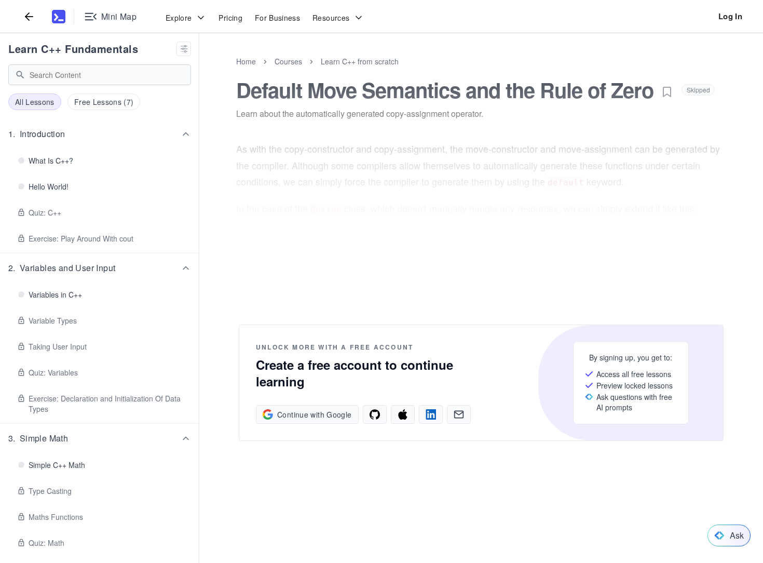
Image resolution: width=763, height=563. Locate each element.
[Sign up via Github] (375, 414)
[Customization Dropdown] (183, 49)
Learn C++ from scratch (360, 61)
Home (246, 61)
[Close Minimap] (199, 72)
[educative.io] (58, 16)
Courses (288, 61)
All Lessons (35, 102)
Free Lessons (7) (104, 102)
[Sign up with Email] (459, 414)
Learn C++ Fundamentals (73, 48)
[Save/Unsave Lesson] (667, 92)
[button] (99, 134)
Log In (730, 16)
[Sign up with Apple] (403, 414)
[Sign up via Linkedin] (431, 414)
